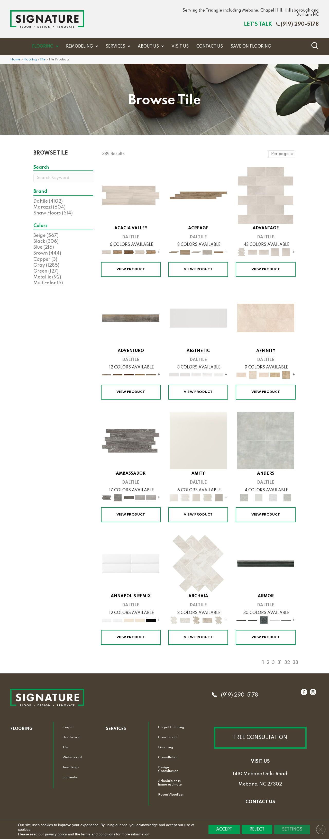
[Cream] (265, 318)
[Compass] (140, 374)
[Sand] (129, 620)
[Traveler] (130, 318)
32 (287, 662)
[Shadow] (287, 497)
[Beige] (275, 374)
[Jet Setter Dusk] (140, 497)
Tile (42, 59)
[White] (198, 440)
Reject (257, 829)
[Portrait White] (265, 195)
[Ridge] (129, 252)
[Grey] (219, 497)
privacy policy (56, 834)
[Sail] (130, 563)
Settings (292, 829)
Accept (224, 829)
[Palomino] (198, 195)
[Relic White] (198, 563)
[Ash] (130, 195)
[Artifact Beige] (196, 620)
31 (279, 662)
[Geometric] (207, 374)
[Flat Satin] (198, 318)
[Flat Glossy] (185, 374)
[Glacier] (273, 497)
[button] (260, 738)
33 (295, 662)
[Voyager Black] (130, 440)
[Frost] (258, 497)
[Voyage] (117, 374)
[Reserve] (196, 252)
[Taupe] (196, 497)
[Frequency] (196, 374)
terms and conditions (98, 834)
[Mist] (265, 440)
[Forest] (151, 374)
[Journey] (129, 374)
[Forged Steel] (265, 563)
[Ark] (117, 252)
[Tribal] (219, 374)
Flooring (30, 59)
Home (15, 59)
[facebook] (304, 692)
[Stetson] (219, 252)
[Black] (151, 620)
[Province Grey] (219, 620)
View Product (130, 269)
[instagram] (313, 692)
